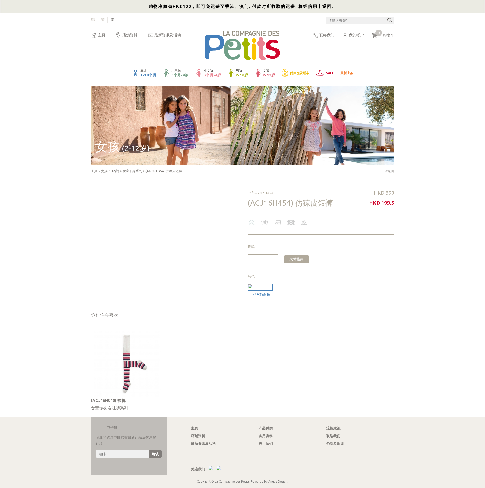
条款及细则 (335, 443)
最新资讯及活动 (167, 35)
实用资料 (266, 436)
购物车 (386, 34)
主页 (101, 35)
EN (93, 20)
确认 (155, 454)
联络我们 (326, 35)
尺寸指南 (296, 259)
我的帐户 (356, 35)
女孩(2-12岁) (110, 171)
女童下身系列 (132, 171)
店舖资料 (129, 35)
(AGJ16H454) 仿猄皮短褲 (164, 171)
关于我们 (266, 443)
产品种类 (266, 428)
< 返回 (389, 171)
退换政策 (333, 428)
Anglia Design (277, 481)
